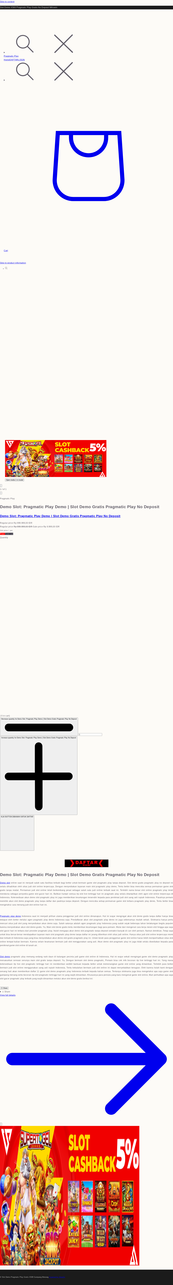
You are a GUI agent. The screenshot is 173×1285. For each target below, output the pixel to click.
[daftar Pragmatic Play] (86, 866)
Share (5, 988)
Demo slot (5, 883)
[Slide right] (1, 493)
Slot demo (5, 957)
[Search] (86, 44)
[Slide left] (1, 485)
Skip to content (7, 2)
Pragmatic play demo (10, 916)
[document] (86, 1196)
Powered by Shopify (57, 1277)
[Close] (1, 1124)
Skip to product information (13, 263)
